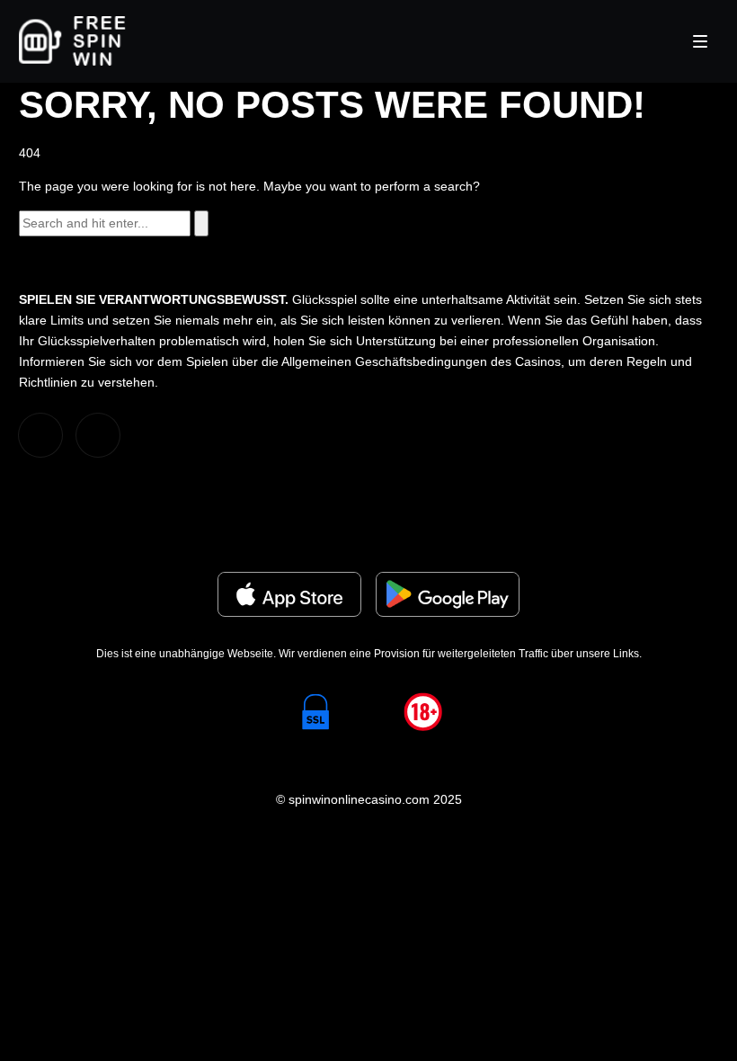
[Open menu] (700, 41)
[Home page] (72, 41)
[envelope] (98, 435)
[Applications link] (289, 594)
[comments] (40, 435)
